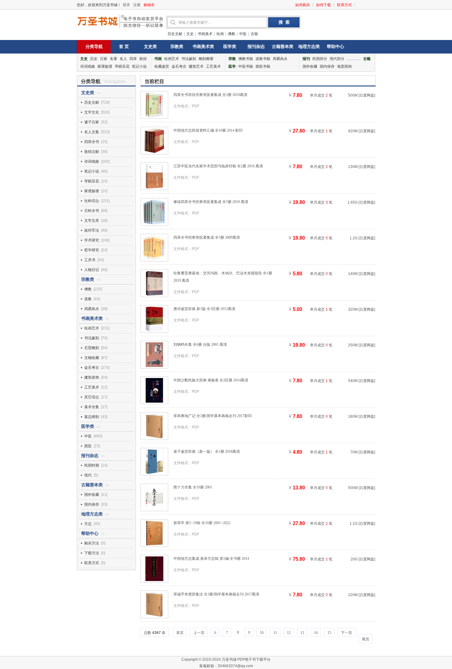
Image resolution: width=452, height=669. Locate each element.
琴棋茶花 (122, 66)
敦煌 (143, 59)
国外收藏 (310, 66)
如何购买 (302, 5)
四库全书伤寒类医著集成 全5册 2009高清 (206, 237)
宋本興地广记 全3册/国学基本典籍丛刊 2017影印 (212, 416)
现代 (88, 475)
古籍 (254, 34)
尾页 (365, 639)
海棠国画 (344, 66)
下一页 (346, 633)
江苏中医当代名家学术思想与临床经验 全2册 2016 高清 (218, 166)
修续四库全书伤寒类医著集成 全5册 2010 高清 (210, 202)
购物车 (149, 5)
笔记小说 (139, 66)
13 (302, 633)
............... (354, 59)
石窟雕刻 (91, 348)
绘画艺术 (171, 59)
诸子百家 (91, 122)
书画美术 (205, 34)
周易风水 (280, 59)
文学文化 (91, 112)
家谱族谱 (104, 66)
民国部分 (319, 59)
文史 (190, 34)
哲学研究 (91, 250)
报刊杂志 (256, 46)
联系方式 (344, 5)
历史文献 (175, 34)
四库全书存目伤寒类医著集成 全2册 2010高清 (210, 95)
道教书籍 (263, 59)
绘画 (220, 34)
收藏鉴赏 (161, 66)
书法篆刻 (188, 59)
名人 (123, 59)
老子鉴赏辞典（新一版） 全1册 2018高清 (206, 451)
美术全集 (91, 407)
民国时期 (91, 465)
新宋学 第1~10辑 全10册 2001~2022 (201, 523)
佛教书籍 (245, 59)
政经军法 (91, 230)
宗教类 (176, 46)
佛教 (231, 34)
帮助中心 (335, 46)
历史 (93, 59)
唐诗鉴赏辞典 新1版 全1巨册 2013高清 (204, 309)
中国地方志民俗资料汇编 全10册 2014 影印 (208, 130)
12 (289, 633)
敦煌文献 (91, 151)
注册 (137, 5)
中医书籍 (245, 66)
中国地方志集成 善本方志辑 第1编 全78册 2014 (211, 558)
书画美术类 (203, 46)
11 (275, 633)
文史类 (150, 46)
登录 (126, 5)
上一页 (198, 633)
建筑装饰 (91, 377)
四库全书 (91, 142)
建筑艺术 (196, 66)
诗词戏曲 (87, 66)
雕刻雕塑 (206, 59)
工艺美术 (213, 66)
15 (329, 633)
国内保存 (327, 66)
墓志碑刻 (91, 417)
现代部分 (337, 59)
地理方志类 (309, 46)
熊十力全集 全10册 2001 (192, 487)
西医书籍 (263, 66)
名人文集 (91, 132)
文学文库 (91, 220)
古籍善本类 (282, 46)
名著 (113, 59)
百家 (103, 59)
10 (262, 633)
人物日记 (91, 270)
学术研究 (91, 240)
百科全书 (91, 211)
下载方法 (91, 553)
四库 (133, 59)
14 (316, 633)
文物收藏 (91, 358)
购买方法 (91, 543)
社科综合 (91, 201)
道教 (88, 299)
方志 (88, 524)
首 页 (124, 46)
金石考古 (179, 66)
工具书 (89, 260)
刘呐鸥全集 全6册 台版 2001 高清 (200, 344)
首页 (180, 633)
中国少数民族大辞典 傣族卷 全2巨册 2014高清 (210, 380)
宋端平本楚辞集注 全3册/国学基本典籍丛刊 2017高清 (216, 594)
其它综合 (91, 397)
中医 (243, 34)
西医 (88, 446)
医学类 (229, 46)
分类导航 (94, 46)
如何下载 (323, 5)
